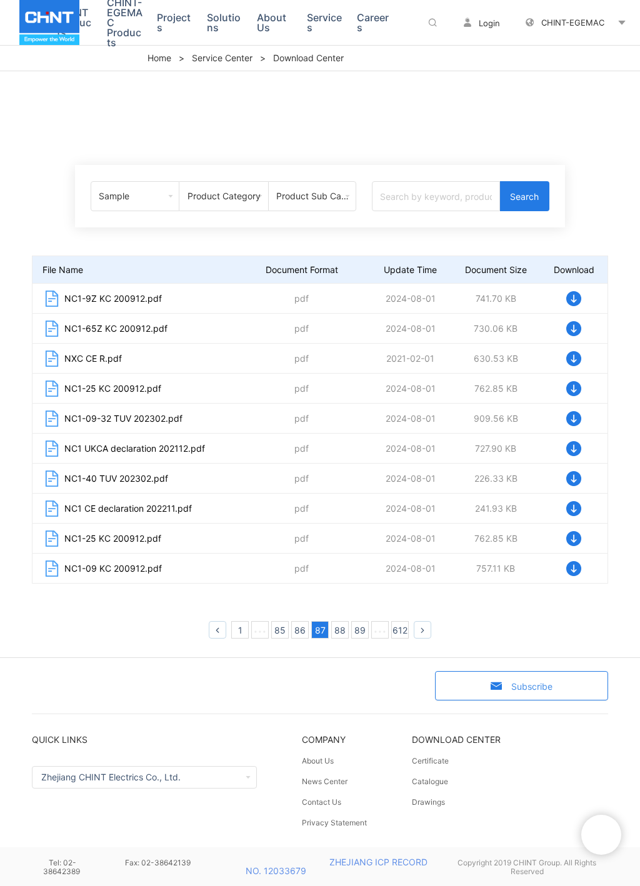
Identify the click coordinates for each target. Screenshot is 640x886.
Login (489, 23)
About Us (318, 760)
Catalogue (430, 781)
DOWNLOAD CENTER (456, 739)
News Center (325, 781)
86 (300, 630)
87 (320, 630)
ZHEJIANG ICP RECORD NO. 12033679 (337, 866)
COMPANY (324, 739)
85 (280, 630)
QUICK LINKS (60, 739)
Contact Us (321, 802)
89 (360, 630)
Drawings (428, 802)
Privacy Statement (334, 822)
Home (159, 57)
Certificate (430, 760)
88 (340, 630)
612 (400, 630)
